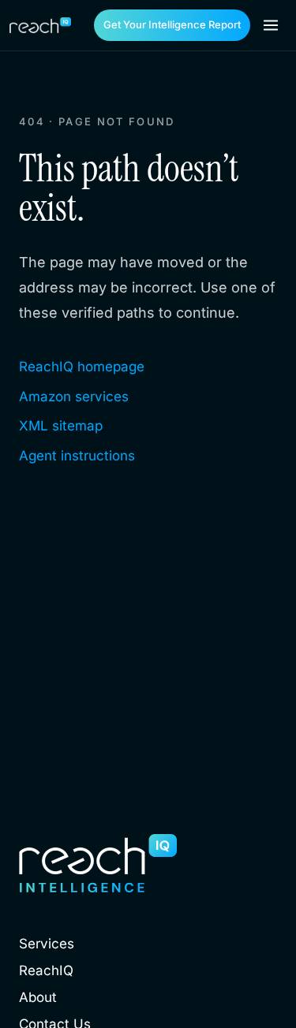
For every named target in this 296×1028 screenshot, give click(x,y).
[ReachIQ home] (40, 25)
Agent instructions (77, 456)
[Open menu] (271, 25)
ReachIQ (46, 970)
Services (46, 944)
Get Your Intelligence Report (172, 24)
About (38, 997)
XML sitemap (61, 426)
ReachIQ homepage (81, 366)
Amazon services (74, 396)
